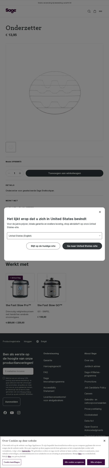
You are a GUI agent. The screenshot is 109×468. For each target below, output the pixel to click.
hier (80, 454)
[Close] (100, 212)
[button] (82, 246)
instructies (26, 451)
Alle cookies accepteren (74, 462)
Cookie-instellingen (12, 462)
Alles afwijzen (96, 462)
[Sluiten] (104, 441)
